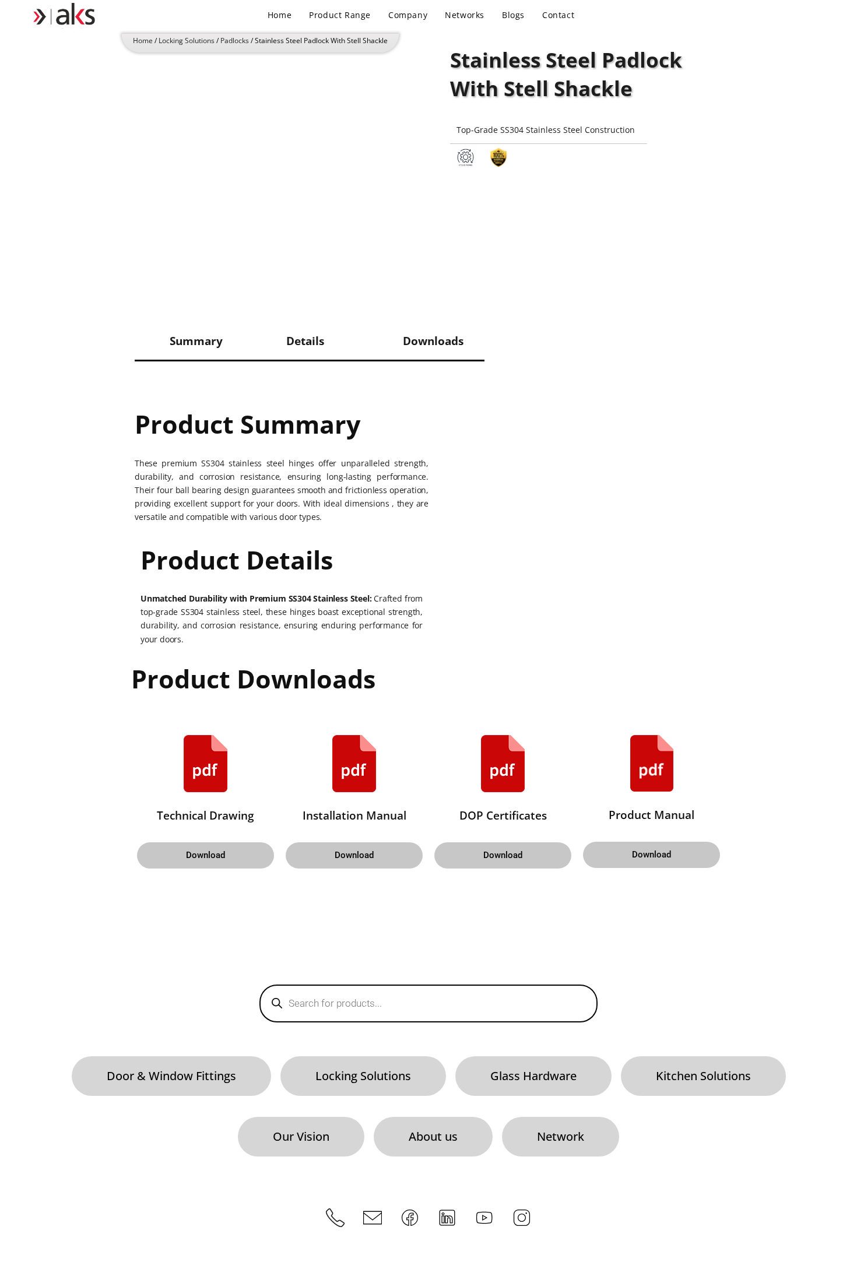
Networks (464, 14)
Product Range (340, 14)
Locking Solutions (187, 40)
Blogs (513, 14)
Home (279, 14)
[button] (205, 855)
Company (407, 14)
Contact (558, 14)
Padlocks (234, 40)
